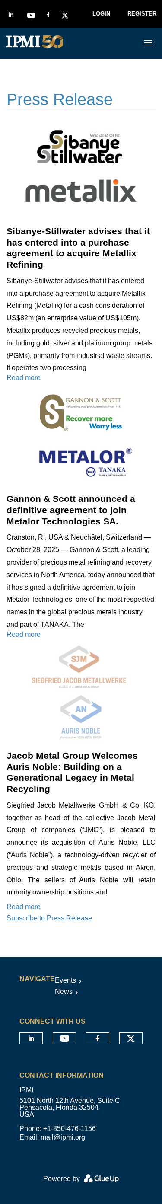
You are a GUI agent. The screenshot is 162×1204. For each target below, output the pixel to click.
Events (65, 980)
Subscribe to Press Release (49, 918)
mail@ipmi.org (63, 1137)
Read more (23, 377)
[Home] (66, 43)
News (64, 991)
